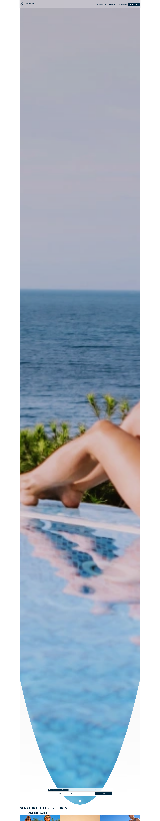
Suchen (103, 793)
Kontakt (130, 2)
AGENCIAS (112, 4)
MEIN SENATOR (122, 4)
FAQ (126, 2)
